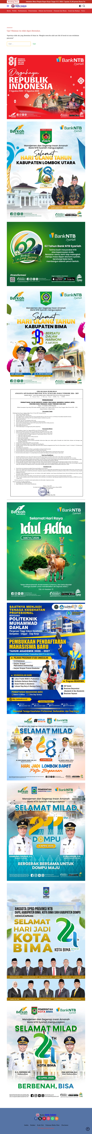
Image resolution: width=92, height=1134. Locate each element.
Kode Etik (40, 1125)
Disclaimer (64, 1125)
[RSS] (56, 1119)
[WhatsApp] (52, 1119)
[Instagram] (48, 1119)
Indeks (26, 1125)
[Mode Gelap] (80, 6)
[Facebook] (36, 1119)
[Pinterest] (44, 1119)
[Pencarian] (84, 6)
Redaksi (32, 1125)
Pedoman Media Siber (53, 1125)
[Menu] (8, 6)
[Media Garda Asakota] (18, 6)
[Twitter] (40, 1119)
